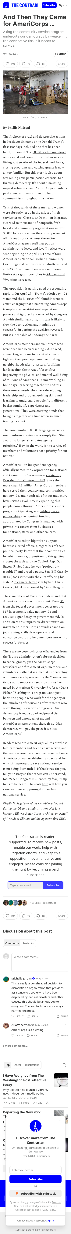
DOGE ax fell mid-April (49, 152)
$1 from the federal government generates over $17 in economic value (34, 606)
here (45, 784)
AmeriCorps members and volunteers (29, 343)
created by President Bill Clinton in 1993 (32, 478)
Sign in (63, 5)
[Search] (64, 1065)
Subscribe (49, 5)
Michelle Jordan (21, 978)
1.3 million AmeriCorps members (42, 485)
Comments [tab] (12, 943)
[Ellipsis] (66, 978)
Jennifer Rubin (28, 1098)
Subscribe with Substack (38, 1193)
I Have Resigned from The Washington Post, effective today (24, 1080)
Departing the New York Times (22, 1114)
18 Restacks (49, 902)
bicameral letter (25, 582)
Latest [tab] (17, 1065)
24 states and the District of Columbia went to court (35, 298)
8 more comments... (15, 1046)
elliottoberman (21, 1025)
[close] (60, 1121)
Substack (20, 1229)
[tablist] (19, 943)
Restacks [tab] (28, 943)
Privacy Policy (47, 1209)
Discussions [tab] (32, 1065)
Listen (62, 54)
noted (7, 687)
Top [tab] (7, 1065)
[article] (35, 1089)
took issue (19, 577)
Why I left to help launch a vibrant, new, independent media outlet (25, 1091)
